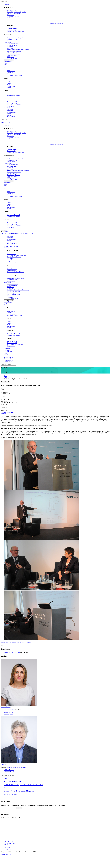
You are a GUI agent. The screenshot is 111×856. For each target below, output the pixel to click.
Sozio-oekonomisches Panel (57, 23)
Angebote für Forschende (13, 94)
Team (8, 84)
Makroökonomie (11, 10)
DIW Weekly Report (12, 45)
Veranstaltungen (8, 61)
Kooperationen (11, 106)
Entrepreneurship (11, 30)
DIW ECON (7, 844)
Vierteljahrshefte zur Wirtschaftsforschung (18, 49)
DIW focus (10, 48)
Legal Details (7, 847)
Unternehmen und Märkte (13, 16)
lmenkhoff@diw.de (9, 771)
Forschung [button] (6, 4)
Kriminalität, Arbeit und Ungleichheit (16, 12)
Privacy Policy (7, 849)
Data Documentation (12, 55)
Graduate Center (11, 112)
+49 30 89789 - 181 (9, 712)
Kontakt (9, 87)
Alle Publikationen (9, 60)
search (2, 1)
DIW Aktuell (10, 46)
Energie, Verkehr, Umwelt (14, 13)
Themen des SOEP (12, 102)
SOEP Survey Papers (12, 58)
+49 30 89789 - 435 (9, 770)
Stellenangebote (11, 86)
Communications (10, 709)
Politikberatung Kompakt (13, 54)
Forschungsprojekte (12, 39)
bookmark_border (5, 122)
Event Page (4, 413)
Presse (5, 63)
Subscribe (19, 808)
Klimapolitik (10, 15)
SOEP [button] (5, 64)
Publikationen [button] (7, 42)
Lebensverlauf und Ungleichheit (15, 31)
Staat (8, 18)
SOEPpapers (10, 57)
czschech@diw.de (8, 714)
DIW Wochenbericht (12, 43)
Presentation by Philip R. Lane (12, 652)
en (1, 120)
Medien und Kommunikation (14, 75)
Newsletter (3, 811)
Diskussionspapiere (12, 52)
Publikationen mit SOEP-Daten (15, 104)
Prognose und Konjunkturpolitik (15, 38)
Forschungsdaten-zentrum (13, 95)
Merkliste (11, 246)
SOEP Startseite (11, 71)
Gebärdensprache (8, 360)
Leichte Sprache (8, 361)
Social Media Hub (11, 116)
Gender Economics (12, 28)
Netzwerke (10, 110)
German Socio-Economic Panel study (16, 767)
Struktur (9, 81)
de (7, 231)
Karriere (9, 113)
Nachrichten (10, 72)
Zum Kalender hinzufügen (7, 412)
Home (5, 376)
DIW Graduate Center (9, 843)
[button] (4, 1)
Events (5, 377)
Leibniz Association (9, 842)
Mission (9, 83)
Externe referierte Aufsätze (14, 51)
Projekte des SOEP (12, 103)
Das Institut (10, 109)
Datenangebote (11, 40)
